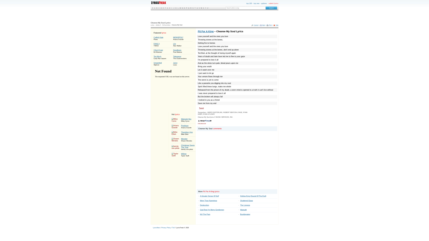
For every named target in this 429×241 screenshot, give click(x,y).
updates (264, 3)
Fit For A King (206, 31)
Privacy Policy (166, 228)
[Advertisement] (237, 163)
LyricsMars (156, 228)
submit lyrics (273, 3)
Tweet (201, 108)
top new (256, 3)
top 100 (249, 3)
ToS (173, 228)
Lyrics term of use (202, 123)
